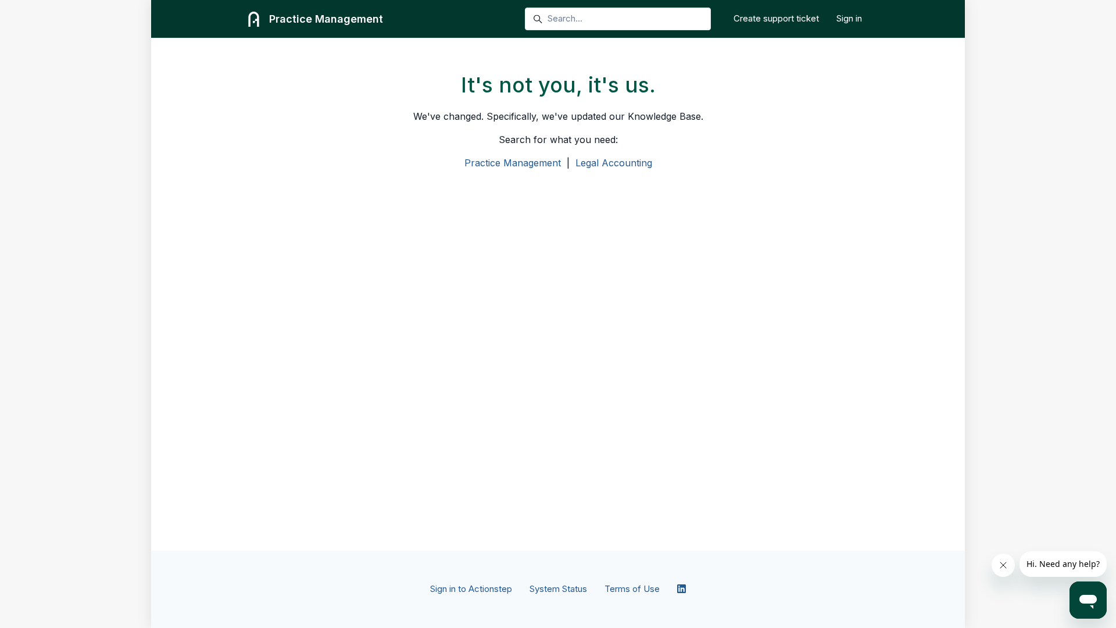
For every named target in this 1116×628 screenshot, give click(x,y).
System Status (558, 588)
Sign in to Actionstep (471, 588)
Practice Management (512, 163)
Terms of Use (632, 588)
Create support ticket (776, 18)
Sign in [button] (849, 18)
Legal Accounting (613, 163)
